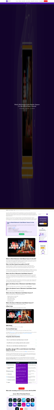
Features (17, 1)
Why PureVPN (23, 1)
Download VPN (32, 1)
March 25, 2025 (18, 335)
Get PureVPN (45, 1)
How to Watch (28, 3)
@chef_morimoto (12, 332)
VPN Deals (20, 1)
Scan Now (45, 223)
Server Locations (28, 1)
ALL (24, 3)
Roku (26, 351)
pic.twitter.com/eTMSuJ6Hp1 (27, 333)
